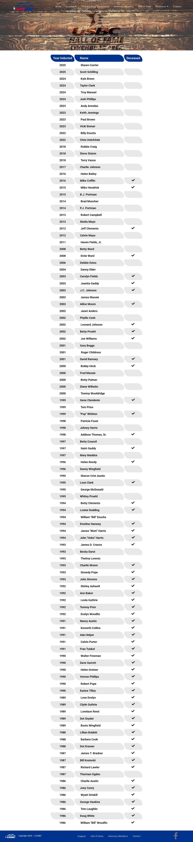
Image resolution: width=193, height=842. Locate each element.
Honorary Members (118, 836)
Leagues (82, 836)
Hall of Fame (97, 836)
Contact (137, 836)
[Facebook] (175, 835)
